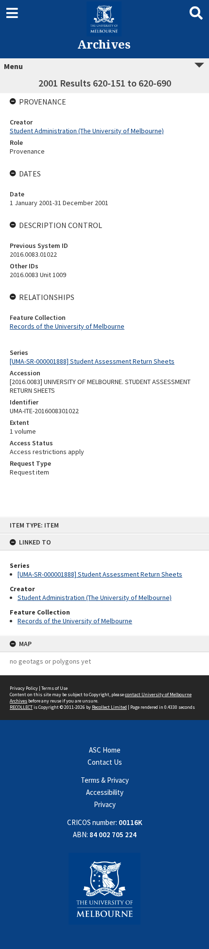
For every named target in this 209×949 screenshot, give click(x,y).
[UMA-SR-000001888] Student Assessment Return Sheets (99, 574)
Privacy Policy (24, 688)
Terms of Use (54, 688)
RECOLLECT (21, 707)
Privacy (105, 804)
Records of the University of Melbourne (74, 620)
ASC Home (105, 750)
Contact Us (104, 762)
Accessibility (104, 792)
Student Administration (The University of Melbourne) (94, 597)
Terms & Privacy (105, 780)
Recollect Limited (109, 707)
